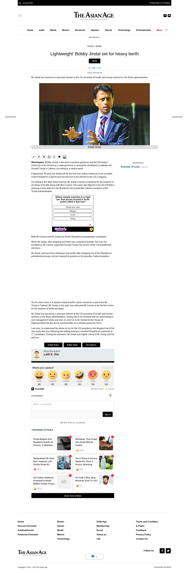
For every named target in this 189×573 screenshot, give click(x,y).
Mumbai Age (103, 526)
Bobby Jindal (72, 345)
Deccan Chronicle (27, 526)
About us (101, 534)
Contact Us (142, 539)
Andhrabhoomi (26, 530)
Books (60, 521)
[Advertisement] (72, 279)
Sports (108, 30)
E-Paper (140, 526)
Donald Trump (53, 345)
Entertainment (143, 30)
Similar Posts (130, 166)
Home (30, 30)
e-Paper (152, 3)
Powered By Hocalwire (162, 567)
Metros (65, 30)
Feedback (141, 530)
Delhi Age (102, 521)
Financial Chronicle (28, 534)
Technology (124, 30)
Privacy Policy (143, 534)
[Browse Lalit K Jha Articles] (37, 354)
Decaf (100, 530)
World (53, 30)
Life (98, 539)
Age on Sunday (162, 3)
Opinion (95, 30)
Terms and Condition (147, 521)
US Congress (91, 345)
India (41, 30)
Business (80, 30)
